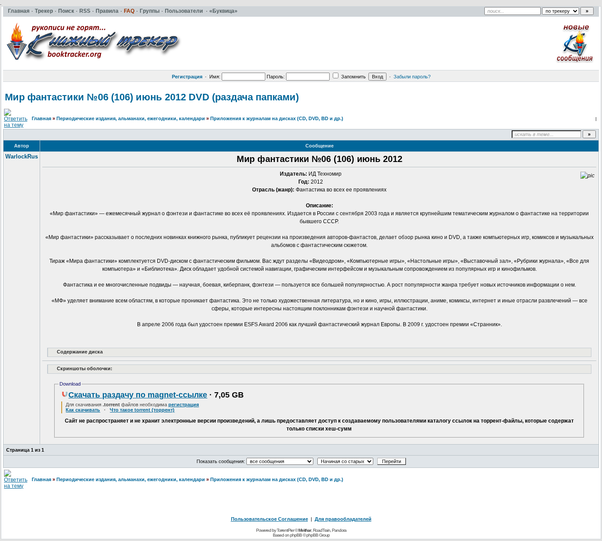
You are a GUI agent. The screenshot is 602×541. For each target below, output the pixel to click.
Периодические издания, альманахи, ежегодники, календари (130, 118)
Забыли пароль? (412, 76)
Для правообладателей (343, 519)
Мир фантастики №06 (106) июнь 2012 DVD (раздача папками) (152, 97)
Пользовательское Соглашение (269, 519)
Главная (41, 118)
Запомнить (353, 76)
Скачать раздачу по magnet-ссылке (137, 394)
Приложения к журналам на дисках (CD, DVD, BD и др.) (276, 118)
